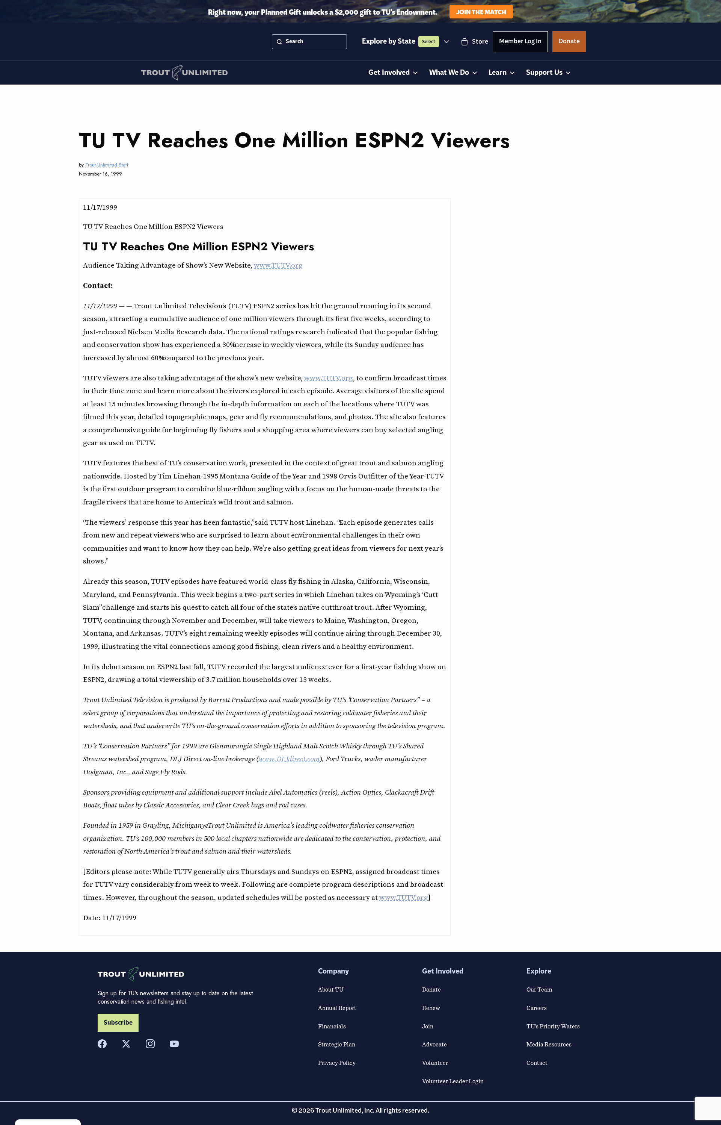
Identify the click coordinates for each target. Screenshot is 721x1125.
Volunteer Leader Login (453, 1081)
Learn (498, 73)
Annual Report (337, 1007)
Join (427, 1026)
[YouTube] (174, 1043)
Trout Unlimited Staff (106, 164)
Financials (332, 1026)
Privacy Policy (337, 1062)
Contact (537, 1062)
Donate (569, 42)
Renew (431, 1007)
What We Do (449, 73)
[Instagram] (150, 1043)
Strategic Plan (336, 1044)
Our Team (539, 989)
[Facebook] (102, 1043)
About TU (331, 989)
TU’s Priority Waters (553, 1026)
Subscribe (118, 1022)
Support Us (544, 73)
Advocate (434, 1044)
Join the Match (481, 11)
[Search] (279, 42)
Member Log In (520, 42)
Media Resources (549, 1044)
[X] (126, 1043)
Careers (536, 1007)
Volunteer (435, 1062)
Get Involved (389, 73)
